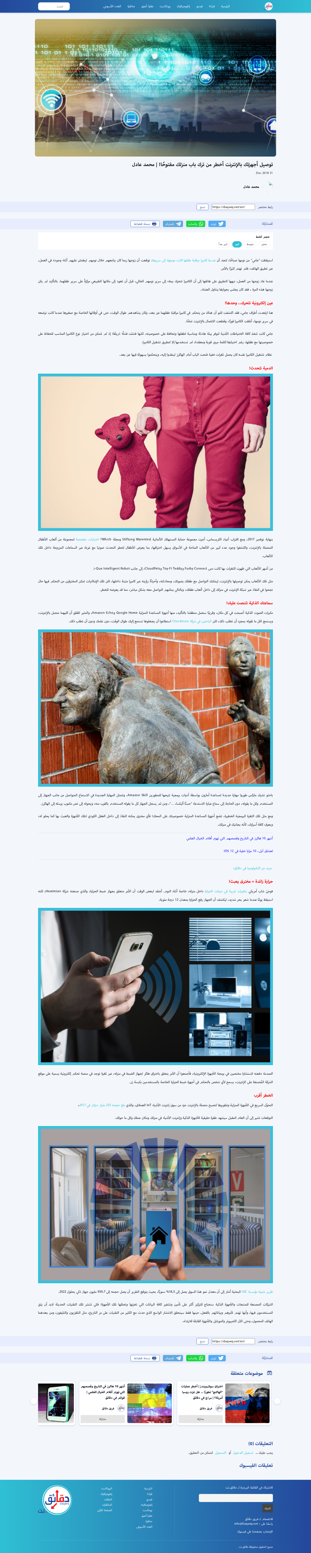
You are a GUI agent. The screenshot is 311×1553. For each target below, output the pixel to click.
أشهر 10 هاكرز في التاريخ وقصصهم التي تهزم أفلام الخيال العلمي (229, 838)
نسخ (202, 207)
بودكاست (165, 6)
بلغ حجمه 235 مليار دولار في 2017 (102, 1105)
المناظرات (107, 1505)
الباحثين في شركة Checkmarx (192, 621)
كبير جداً (223, 244)
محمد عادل (251, 186)
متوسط (250, 244)
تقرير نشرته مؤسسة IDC (257, 1291)
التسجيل (220, 1452)
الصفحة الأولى (104, 1510)
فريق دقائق (206, 1408)
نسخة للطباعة (142, 224)
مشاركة (200, 1419)
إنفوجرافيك (183, 6)
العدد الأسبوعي (112, 6)
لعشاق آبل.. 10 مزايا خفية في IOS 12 (248, 850)
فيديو (199, 6)
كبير (237, 244)
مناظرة (131, 6)
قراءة (212, 6)
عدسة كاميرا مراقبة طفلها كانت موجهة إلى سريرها (184, 260)
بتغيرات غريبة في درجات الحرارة (226, 891)
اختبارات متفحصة (87, 539)
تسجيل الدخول (242, 1452)
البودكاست (106, 1488)
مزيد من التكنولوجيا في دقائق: (252, 868)
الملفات (108, 1499)
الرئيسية (225, 6)
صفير (264, 244)
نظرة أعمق (147, 6)
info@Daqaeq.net (246, 1523)
